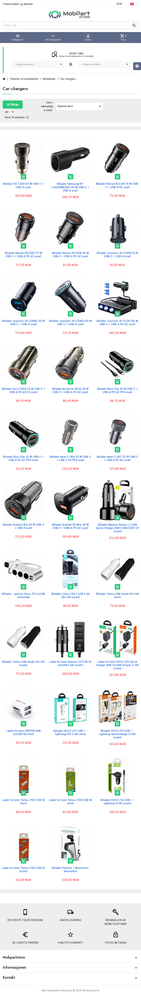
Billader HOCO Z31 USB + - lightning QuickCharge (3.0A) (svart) (117, 734)
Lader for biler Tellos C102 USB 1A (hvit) (23, 801)
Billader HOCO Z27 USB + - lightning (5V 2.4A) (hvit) (70, 732)
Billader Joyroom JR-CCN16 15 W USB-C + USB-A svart (117, 254)
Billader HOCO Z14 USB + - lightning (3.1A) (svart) (117, 801)
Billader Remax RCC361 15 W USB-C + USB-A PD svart (117, 185)
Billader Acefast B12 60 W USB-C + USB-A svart (23, 526)
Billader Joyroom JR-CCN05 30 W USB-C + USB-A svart (23, 322)
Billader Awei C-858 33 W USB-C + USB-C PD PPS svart (70, 458)
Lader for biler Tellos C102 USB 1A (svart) (23, 869)
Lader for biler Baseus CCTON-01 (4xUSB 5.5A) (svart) (70, 663)
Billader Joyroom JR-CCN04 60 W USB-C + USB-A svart (70, 322)
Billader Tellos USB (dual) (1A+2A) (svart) (23, 663)
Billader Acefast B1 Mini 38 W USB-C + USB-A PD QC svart (70, 526)
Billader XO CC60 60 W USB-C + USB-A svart (23, 185)
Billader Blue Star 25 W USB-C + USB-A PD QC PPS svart (23, 458)
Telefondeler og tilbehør (18, 3)
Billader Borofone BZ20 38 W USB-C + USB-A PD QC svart (70, 390)
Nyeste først (80, 106)
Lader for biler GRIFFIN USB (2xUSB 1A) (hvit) (23, 732)
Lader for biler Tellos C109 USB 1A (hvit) (70, 801)
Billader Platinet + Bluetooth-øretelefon (70, 869)
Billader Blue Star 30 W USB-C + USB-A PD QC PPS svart (117, 390)
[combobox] (37, 64)
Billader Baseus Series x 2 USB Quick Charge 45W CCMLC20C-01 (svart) (117, 528)
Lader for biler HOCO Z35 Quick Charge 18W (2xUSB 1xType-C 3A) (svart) (117, 665)
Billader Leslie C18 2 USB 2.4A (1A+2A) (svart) (70, 595)
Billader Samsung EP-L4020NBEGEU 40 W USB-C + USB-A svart (70, 187)
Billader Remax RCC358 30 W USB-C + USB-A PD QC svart (70, 254)
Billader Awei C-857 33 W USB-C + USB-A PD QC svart (117, 458)
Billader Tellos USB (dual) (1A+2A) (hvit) (117, 595)
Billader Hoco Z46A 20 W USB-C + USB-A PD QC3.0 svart (23, 390)
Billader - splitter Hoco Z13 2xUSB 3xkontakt (23, 595)
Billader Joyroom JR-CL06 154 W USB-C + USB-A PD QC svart (117, 322)
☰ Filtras (13, 104)
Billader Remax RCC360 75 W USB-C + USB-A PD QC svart (23, 254)
